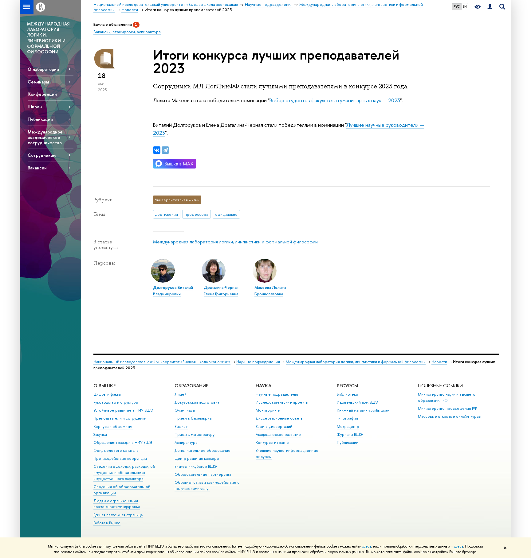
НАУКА (263, 385)
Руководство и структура (115, 402)
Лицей (181, 394)
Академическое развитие (278, 434)
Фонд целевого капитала (115, 450)
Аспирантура (186, 442)
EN (465, 6)
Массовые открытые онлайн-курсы (449, 416)
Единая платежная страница (118, 514)
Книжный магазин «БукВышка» (363, 410)
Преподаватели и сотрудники (119, 418)
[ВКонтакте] (156, 150)
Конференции (42, 94)
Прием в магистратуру (194, 434)
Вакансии (37, 168)
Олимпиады (185, 410)
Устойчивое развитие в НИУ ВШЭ (123, 410)
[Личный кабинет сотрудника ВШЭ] (489, 7)
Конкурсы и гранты (272, 442)
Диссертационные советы (279, 418)
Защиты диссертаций (274, 426)
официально (226, 214)
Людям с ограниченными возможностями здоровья (116, 504)
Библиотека (347, 394)
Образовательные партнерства (203, 474)
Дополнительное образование (202, 450)
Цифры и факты (107, 394)
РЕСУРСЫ (347, 385)
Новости (439, 361)
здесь (366, 546)
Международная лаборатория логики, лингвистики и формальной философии (235, 241)
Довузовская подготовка (197, 402)
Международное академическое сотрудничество (45, 137)
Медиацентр (348, 426)
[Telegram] (165, 150)
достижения (166, 214)
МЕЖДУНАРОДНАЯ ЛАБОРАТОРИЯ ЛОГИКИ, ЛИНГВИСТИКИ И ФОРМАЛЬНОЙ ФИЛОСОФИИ (48, 38)
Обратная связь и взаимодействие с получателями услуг (207, 485)
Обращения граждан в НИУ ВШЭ (122, 442)
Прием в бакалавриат (194, 418)
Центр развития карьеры (197, 458)
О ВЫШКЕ (104, 385)
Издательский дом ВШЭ (357, 402)
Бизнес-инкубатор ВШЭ (196, 466)
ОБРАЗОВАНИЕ (191, 385)
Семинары (38, 82)
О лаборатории (43, 69)
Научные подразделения (258, 361)
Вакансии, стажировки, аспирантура (127, 31)
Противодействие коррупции (120, 458)
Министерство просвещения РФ (447, 408)
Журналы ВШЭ (350, 434)
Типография (347, 418)
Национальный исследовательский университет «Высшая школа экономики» (161, 361)
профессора (196, 214)
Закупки (100, 434)
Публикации (40, 119)
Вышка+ (181, 426)
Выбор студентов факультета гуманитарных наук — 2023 (334, 100)
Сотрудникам (42, 155)
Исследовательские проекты (282, 402)
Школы (35, 107)
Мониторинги (268, 410)
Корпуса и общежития (113, 426)
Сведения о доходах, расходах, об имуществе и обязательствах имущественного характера (124, 472)
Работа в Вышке (106, 522)
